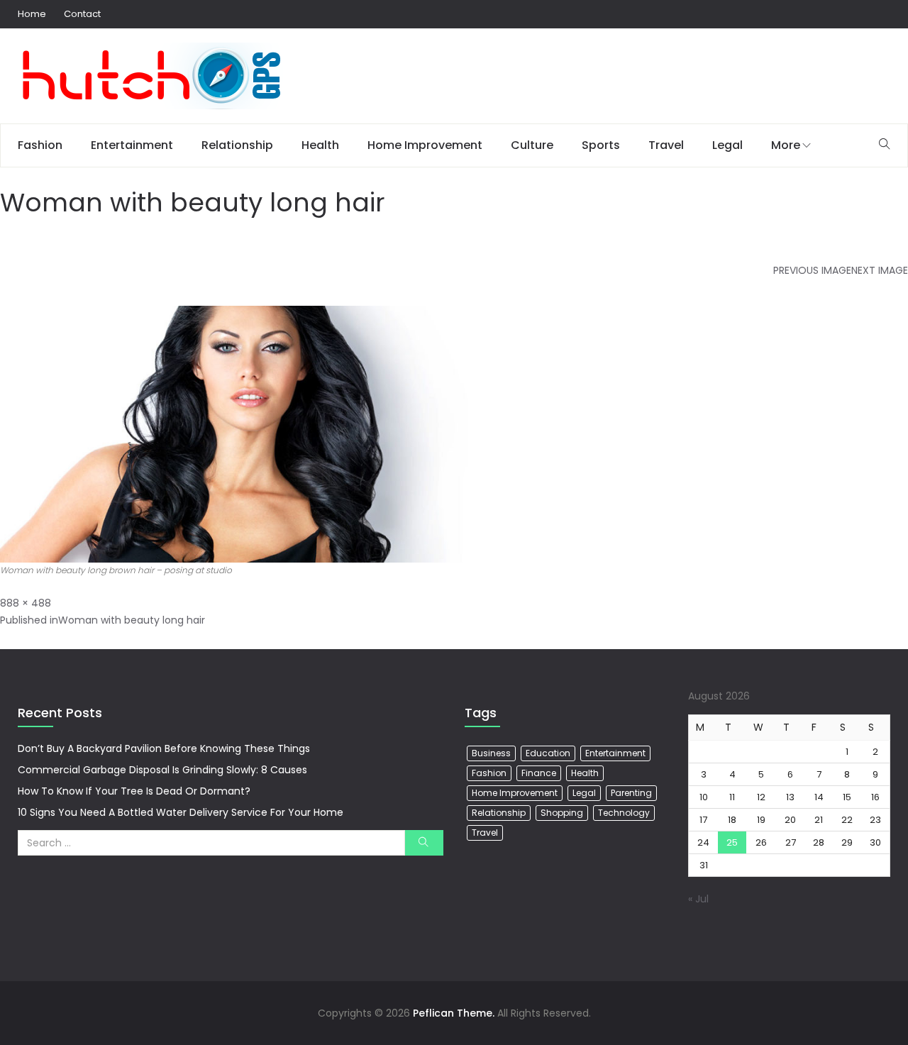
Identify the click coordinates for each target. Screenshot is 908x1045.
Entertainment (132, 145)
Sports (601, 145)
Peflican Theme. (453, 1013)
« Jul (698, 899)
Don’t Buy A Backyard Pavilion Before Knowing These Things (164, 748)
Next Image (879, 270)
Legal (727, 145)
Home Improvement (424, 145)
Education (548, 753)
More (785, 145)
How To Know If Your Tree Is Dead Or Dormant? (134, 791)
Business (491, 753)
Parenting (631, 793)
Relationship (237, 145)
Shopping (562, 813)
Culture (532, 145)
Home (32, 14)
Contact (82, 14)
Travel (666, 145)
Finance (538, 773)
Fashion (40, 145)
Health (320, 145)
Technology (624, 813)
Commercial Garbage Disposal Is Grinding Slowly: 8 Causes (162, 770)
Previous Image (812, 270)
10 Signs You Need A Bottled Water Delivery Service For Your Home (180, 812)
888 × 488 (25, 603)
